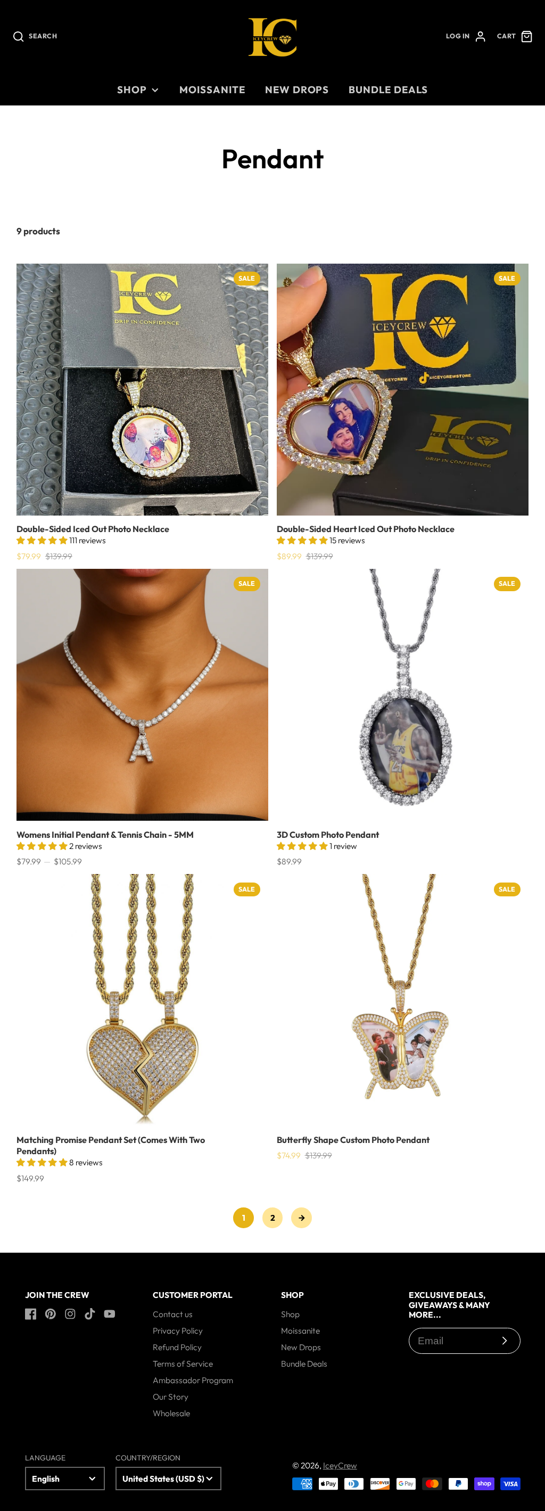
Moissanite (212, 89)
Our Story (170, 1396)
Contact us (173, 1314)
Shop (132, 89)
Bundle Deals (388, 89)
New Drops (297, 89)
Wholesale (171, 1413)
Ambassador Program (193, 1380)
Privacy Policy (178, 1330)
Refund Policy (177, 1347)
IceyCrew (340, 1465)
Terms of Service (183, 1363)
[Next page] (301, 1217)
